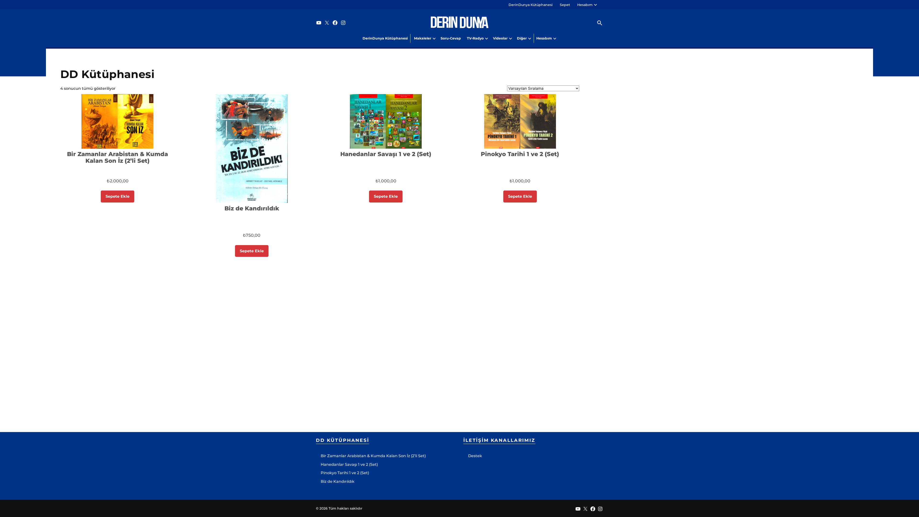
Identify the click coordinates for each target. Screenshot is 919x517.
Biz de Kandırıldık (337, 481)
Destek (475, 456)
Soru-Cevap (451, 38)
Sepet (565, 5)
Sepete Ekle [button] (117, 196)
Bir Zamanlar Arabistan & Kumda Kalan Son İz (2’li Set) (373, 456)
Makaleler (422, 38)
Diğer (522, 38)
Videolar (500, 38)
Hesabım (585, 5)
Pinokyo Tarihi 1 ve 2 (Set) (345, 473)
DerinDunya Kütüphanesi (531, 5)
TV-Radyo (475, 38)
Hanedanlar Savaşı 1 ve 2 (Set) (349, 464)
